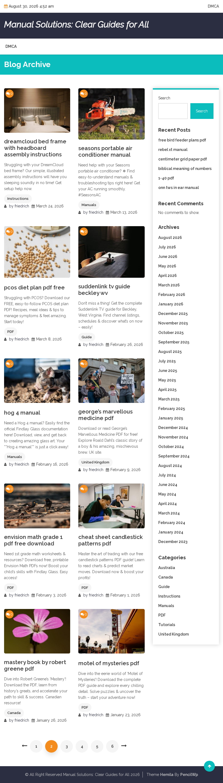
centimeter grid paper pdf (182, 159)
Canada (14, 713)
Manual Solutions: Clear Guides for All (76, 24)
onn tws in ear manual (178, 187)
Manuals (89, 205)
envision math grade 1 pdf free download (33, 540)
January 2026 (170, 304)
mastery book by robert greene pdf (35, 665)
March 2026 (169, 285)
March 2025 (168, 399)
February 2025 (171, 408)
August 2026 (170, 237)
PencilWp (189, 774)
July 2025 (167, 361)
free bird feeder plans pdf (182, 140)
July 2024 (167, 475)
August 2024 (170, 465)
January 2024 (170, 532)
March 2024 (169, 513)
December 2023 (172, 541)
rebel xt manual (172, 149)
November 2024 (173, 437)
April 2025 (167, 389)
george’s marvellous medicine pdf (105, 414)
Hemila (167, 774)
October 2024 (171, 446)
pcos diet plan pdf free (34, 287)
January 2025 (170, 418)
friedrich (22, 206)
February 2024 (171, 522)
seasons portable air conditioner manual (105, 151)
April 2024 (167, 503)
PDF (10, 332)
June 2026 (167, 256)
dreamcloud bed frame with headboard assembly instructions (35, 148)
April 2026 (167, 275)
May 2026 (167, 266)
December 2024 (173, 427)
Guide (87, 337)
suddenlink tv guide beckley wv (104, 289)
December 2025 (173, 313)
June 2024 (167, 484)
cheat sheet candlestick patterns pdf (110, 540)
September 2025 (173, 342)
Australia (166, 568)
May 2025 (167, 380)
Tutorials (166, 625)
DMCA (213, 6)
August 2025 (170, 351)
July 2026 (167, 247)
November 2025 (173, 323)
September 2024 (174, 456)
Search (164, 98)
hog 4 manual (22, 412)
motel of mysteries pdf (108, 663)
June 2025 (167, 370)
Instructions (18, 199)
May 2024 (167, 494)
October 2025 (171, 332)
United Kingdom (95, 462)
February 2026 (171, 294)
